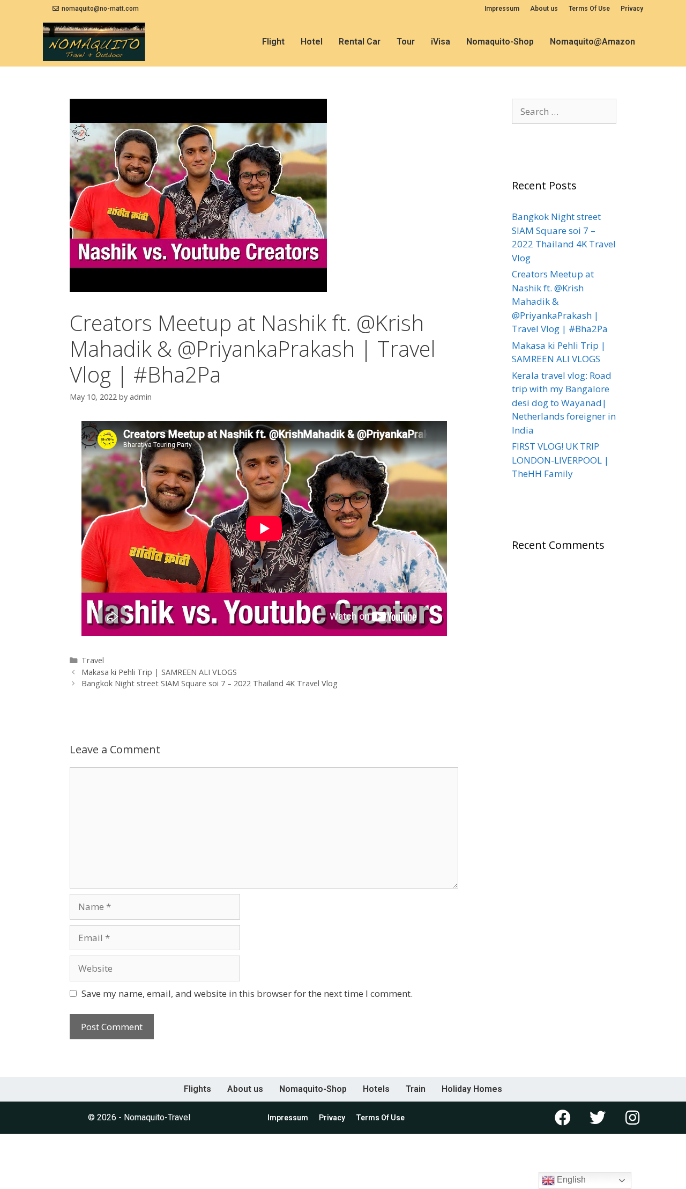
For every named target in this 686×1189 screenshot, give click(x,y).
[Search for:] (564, 111)
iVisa (440, 41)
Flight (273, 41)
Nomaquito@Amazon (592, 41)
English (570, 1179)
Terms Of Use (589, 8)
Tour (406, 41)
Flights (197, 1089)
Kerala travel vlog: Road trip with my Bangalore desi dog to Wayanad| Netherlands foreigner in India (564, 402)
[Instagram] (632, 1118)
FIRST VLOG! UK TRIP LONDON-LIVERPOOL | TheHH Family (560, 460)
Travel (92, 660)
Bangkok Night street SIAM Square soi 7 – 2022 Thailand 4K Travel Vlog (209, 683)
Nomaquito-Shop (500, 41)
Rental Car (360, 41)
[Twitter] (597, 1118)
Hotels (376, 1089)
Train (416, 1089)
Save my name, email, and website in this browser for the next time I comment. (247, 993)
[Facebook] (563, 1118)
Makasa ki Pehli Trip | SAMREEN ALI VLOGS (159, 672)
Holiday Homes (472, 1089)
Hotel (312, 41)
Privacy (632, 8)
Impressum (501, 8)
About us (544, 8)
